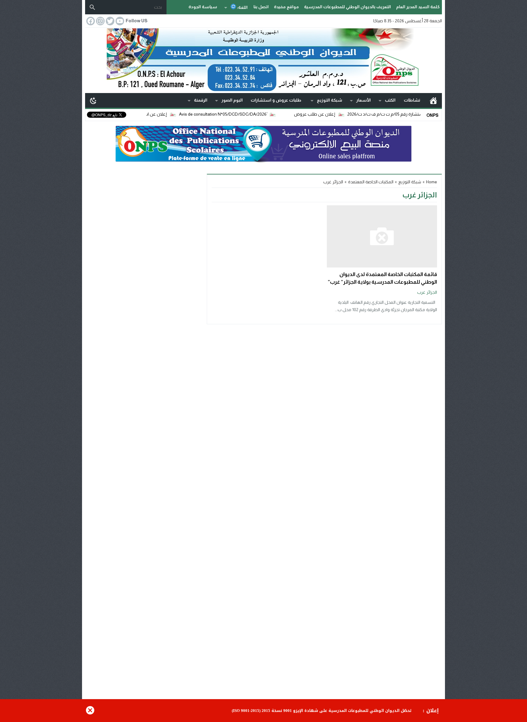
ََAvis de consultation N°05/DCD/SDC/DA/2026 (237, 114)
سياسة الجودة (202, 6)
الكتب (390, 100)
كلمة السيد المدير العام (417, 6)
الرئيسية (433, 100)
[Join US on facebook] (90, 21)
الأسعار (363, 100)
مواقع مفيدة (286, 6)
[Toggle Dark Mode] (93, 100)
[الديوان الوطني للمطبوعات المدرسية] (263, 60)
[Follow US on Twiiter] (109, 21)
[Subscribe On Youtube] (119, 21)
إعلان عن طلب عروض (329, 114)
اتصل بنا (261, 6)
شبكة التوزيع (329, 100)
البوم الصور (232, 100)
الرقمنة (200, 100)
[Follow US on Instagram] (100, 21)
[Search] (92, 7)
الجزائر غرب (427, 292)
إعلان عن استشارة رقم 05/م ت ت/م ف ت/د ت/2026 (409, 114)
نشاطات (412, 100)
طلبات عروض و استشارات (276, 100)
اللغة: (242, 7)
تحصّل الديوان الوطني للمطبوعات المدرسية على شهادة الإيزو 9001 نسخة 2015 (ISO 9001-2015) (321, 710)
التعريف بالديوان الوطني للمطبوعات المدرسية (347, 6)
